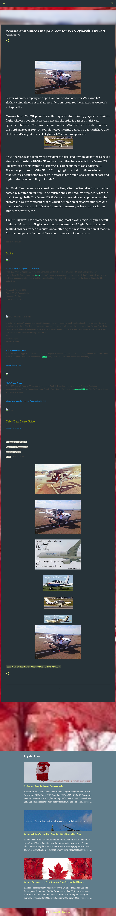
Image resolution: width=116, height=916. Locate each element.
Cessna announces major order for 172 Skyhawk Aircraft (33, 667)
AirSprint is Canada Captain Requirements (43, 786)
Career (37, 275)
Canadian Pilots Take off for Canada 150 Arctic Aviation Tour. (52, 834)
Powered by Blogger (59, 912)
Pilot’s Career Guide (14, 383)
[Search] (12, 3)
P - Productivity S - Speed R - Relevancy (23, 269)
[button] (7, 41)
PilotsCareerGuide (13, 365)
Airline (44, 357)
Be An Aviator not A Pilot (16, 350)
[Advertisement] (58, 726)
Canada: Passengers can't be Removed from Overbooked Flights (53, 882)
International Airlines (80, 389)
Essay (8, 428)
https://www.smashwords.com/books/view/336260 (26, 401)
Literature (17, 428)
